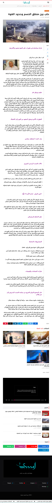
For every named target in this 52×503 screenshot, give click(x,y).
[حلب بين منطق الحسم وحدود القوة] (26, 31)
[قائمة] (48, 2)
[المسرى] (26, 2)
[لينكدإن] (47, 56)
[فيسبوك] (47, 49)
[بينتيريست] (47, 59)
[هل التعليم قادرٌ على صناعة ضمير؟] (38, 337)
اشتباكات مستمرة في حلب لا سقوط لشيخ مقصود (29, 426)
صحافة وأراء (47, 10)
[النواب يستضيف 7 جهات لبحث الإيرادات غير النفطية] (45, 435)
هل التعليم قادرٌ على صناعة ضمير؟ (41, 345)
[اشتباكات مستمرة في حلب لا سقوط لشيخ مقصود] (45, 427)
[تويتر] (47, 52)
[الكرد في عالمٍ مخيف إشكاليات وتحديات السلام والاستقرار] (38, 356)
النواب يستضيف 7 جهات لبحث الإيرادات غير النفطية (29, 433)
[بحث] (3, 2)
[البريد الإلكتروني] (47, 62)
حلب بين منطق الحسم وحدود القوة (32, 419)
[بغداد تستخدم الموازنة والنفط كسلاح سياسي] (14, 337)
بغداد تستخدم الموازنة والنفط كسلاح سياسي (14, 345)
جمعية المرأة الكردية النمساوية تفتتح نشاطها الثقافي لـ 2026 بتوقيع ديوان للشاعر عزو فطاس (23, 412)
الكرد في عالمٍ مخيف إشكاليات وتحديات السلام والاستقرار (38, 365)
